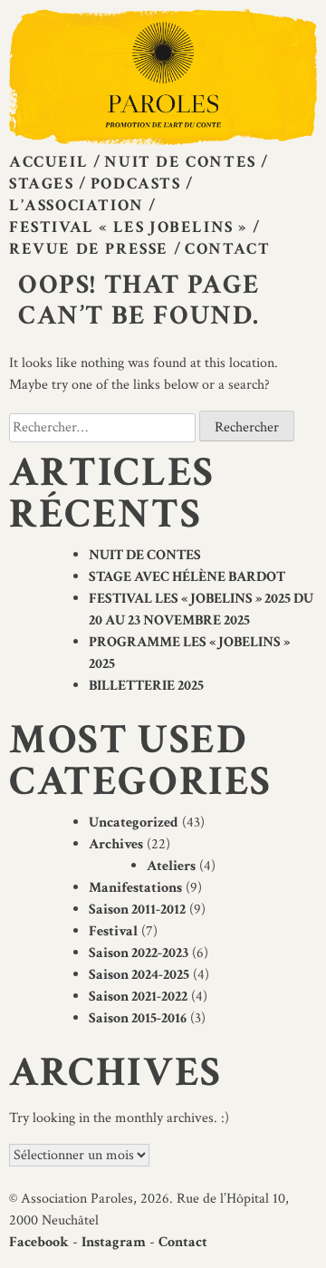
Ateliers (171, 866)
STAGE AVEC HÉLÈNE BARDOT (187, 576)
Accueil (48, 161)
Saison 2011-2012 (137, 909)
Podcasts (136, 183)
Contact (227, 248)
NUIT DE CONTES (145, 555)
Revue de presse (88, 248)
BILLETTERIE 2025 (146, 685)
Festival (113, 931)
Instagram (114, 1242)
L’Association (76, 205)
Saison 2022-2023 (138, 953)
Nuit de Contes (179, 161)
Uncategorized (133, 822)
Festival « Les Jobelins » (128, 227)
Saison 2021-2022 (138, 996)
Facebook (39, 1242)
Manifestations (135, 887)
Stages (41, 183)
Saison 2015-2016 (138, 1018)
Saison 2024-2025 (139, 974)
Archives (116, 844)
